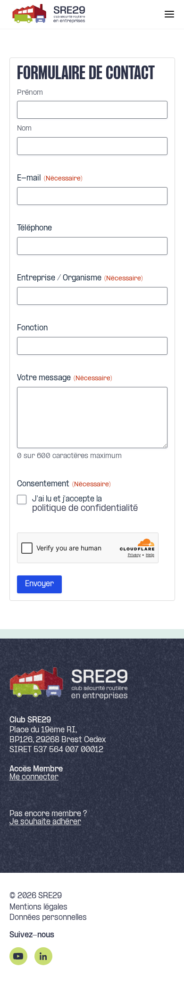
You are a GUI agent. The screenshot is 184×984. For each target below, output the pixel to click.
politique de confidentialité (85, 509)
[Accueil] (47, 14)
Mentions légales (38, 907)
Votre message (64, 378)
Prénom (30, 93)
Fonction (32, 328)
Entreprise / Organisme (80, 278)
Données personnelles (48, 918)
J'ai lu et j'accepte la (85, 504)
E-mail (50, 178)
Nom (24, 128)
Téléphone (34, 228)
